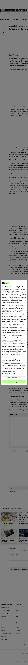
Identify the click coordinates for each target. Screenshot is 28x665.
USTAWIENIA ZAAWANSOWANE (14, 377)
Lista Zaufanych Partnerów (8, 373)
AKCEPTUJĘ (14, 382)
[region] (14, 332)
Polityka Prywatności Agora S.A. (14, 337)
